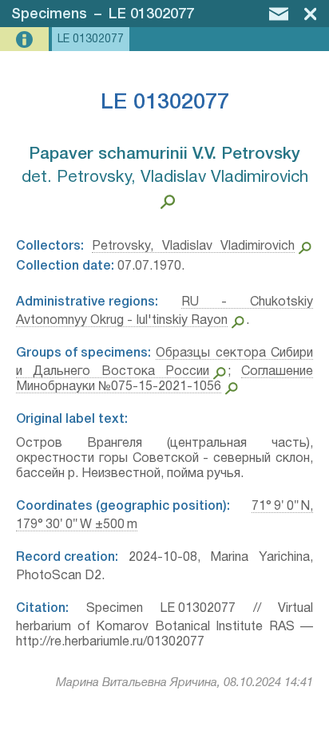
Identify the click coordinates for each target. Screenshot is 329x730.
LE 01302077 (151, 14)
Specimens (49, 14)
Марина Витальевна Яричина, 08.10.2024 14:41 (184, 683)
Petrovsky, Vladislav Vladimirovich (193, 246)
